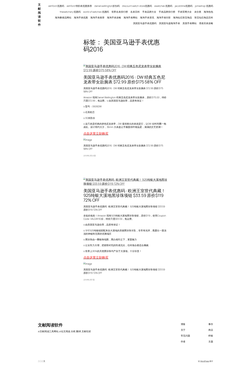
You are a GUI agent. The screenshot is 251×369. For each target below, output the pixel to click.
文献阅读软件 (39, 15)
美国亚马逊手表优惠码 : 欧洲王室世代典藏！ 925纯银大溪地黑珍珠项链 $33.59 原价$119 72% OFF (124, 195)
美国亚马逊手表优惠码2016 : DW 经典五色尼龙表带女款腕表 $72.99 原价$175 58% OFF (124, 79)
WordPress (204, 361)
